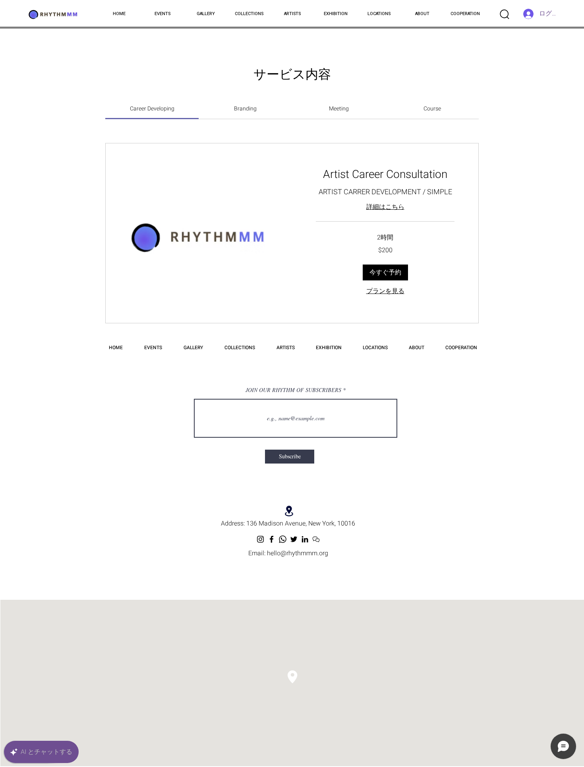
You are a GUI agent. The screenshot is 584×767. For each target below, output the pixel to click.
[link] (152, 108)
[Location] (289, 511)
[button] (385, 272)
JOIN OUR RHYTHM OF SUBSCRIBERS (293, 390)
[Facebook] (271, 539)
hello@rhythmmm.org (297, 553)
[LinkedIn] (304, 539)
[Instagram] (260, 539)
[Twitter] (293, 539)
